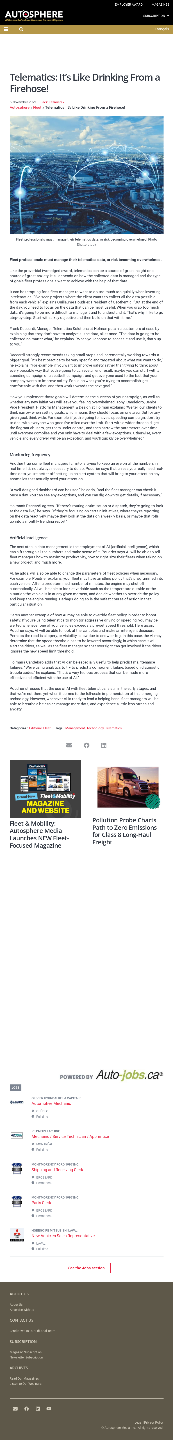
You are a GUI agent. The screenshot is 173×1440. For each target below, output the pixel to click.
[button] (168, 16)
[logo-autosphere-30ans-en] (34, 15)
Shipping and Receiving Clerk (57, 1169)
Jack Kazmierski (53, 102)
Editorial (35, 728)
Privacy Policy (154, 1423)
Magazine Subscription (26, 1352)
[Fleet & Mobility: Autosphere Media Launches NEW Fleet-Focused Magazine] (45, 789)
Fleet (37, 107)
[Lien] (87, 1076)
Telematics (113, 728)
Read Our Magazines (24, 1378)
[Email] (15, 1408)
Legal (138, 1423)
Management (75, 728)
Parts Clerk (41, 1202)
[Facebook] (26, 1408)
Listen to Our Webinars (25, 1384)
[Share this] (86, 745)
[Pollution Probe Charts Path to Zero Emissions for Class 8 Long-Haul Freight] (128, 787)
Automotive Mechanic (51, 1103)
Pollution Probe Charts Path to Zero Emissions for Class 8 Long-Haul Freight (124, 831)
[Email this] (69, 745)
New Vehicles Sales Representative (63, 1235)
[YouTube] (49, 1408)
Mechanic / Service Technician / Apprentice (70, 1136)
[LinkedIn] (37, 1408)
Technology (95, 728)
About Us (16, 1305)
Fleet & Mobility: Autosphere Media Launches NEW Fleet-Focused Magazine (39, 834)
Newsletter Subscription (26, 1357)
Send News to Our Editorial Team (32, 1331)
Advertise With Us (22, 1310)
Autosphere (20, 107)
